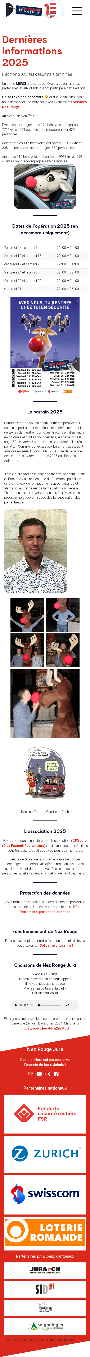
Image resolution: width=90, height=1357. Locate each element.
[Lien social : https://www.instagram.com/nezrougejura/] (49, 1074)
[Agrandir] (39, 603)
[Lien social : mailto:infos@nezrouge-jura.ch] (32, 1074)
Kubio (48, 1344)
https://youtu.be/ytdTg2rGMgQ (45, 1028)
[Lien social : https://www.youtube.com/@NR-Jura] (40, 1074)
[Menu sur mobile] (77, 11)
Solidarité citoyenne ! (56, 945)
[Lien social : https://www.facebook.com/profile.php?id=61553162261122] (58, 1074)
